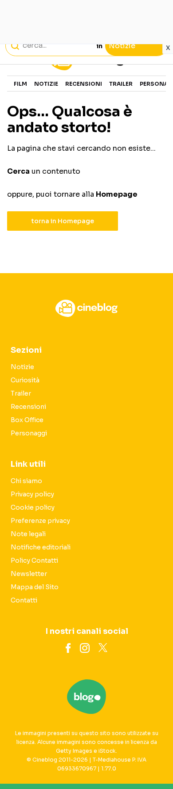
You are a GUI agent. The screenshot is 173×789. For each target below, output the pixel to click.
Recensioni (83, 83)
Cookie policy (33, 507)
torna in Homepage (62, 221)
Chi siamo (26, 481)
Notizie (46, 83)
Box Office (27, 420)
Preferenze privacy (40, 521)
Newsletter (29, 574)
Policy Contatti (34, 560)
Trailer (121, 83)
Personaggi (29, 433)
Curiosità (25, 380)
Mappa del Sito (35, 587)
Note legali (28, 534)
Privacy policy (32, 494)
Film (20, 83)
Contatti (24, 600)
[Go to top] (155, 760)
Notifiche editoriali (41, 547)
